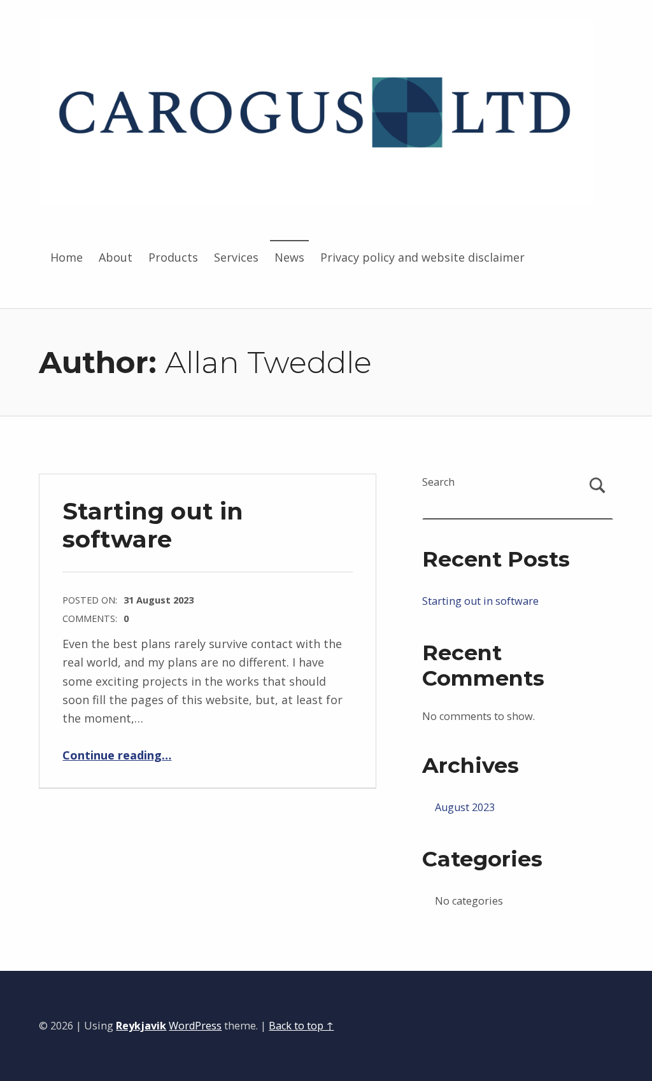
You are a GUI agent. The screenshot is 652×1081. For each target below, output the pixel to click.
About (115, 257)
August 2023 (465, 807)
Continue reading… (116, 755)
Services (236, 257)
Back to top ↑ (301, 1026)
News (289, 257)
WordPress (195, 1026)
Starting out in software (152, 525)
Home (66, 257)
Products (173, 257)
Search (438, 482)
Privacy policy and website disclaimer (422, 257)
